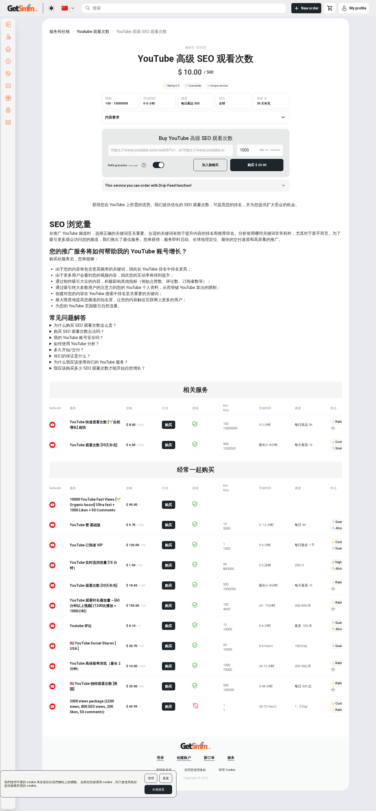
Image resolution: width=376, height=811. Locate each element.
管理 (151, 778)
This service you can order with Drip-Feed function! (148, 185)
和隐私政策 (164, 770)
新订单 (209, 758)
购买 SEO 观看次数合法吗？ (79, 331)
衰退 (166, 778)
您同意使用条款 (195, 770)
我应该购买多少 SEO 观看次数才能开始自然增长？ (99, 368)
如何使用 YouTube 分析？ (76, 343)
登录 (160, 758)
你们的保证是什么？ (72, 356)
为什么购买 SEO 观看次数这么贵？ (85, 325)
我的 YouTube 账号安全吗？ (79, 337)
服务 (231, 758)
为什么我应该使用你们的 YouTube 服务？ (91, 362)
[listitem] (8, 24)
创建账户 (184, 758)
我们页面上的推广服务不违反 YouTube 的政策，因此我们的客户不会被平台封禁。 (155, 332)
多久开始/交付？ (69, 349)
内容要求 (112, 117)
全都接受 (158, 789)
